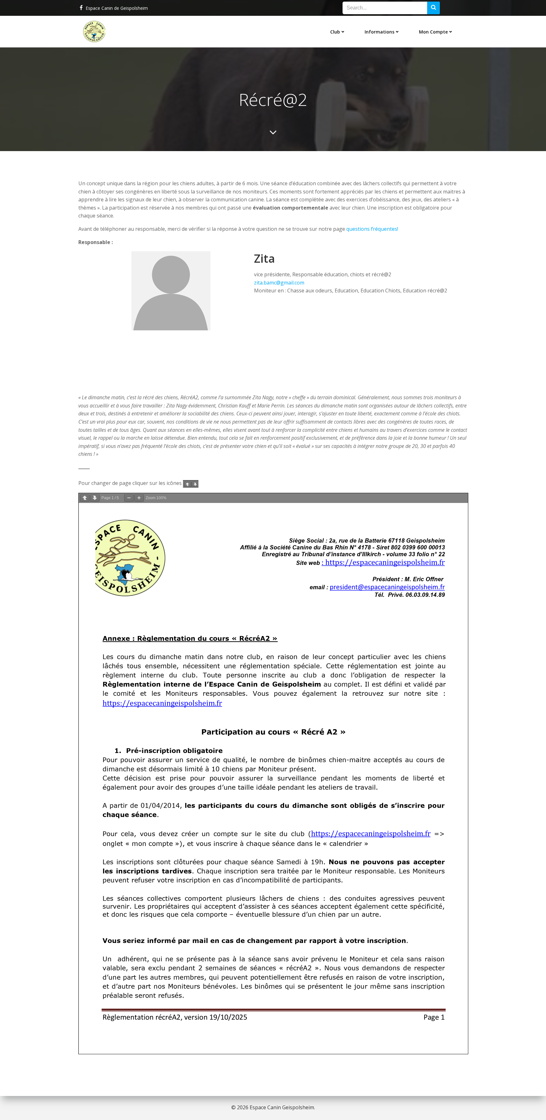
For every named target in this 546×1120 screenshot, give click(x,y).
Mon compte (433, 32)
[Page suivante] (95, 498)
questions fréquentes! (372, 228)
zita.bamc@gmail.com (279, 282)
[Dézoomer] (129, 498)
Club (335, 32)
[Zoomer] (139, 498)
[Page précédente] (84, 498)
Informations (379, 32)
